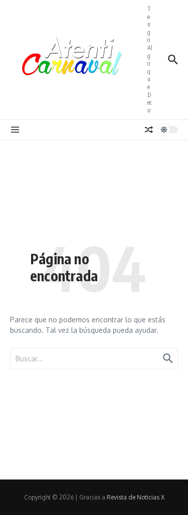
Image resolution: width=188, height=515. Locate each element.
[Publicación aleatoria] (149, 130)
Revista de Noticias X (135, 497)
